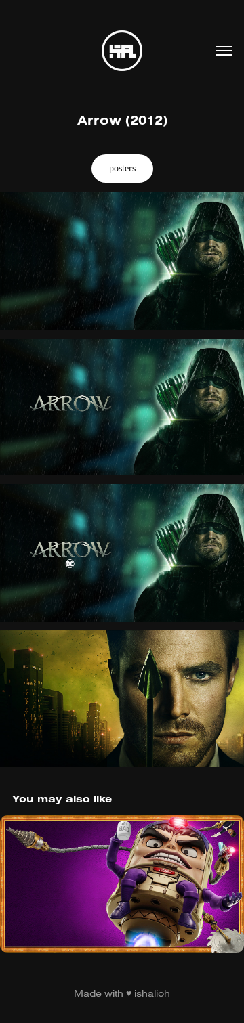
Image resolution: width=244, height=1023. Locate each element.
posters (122, 168)
